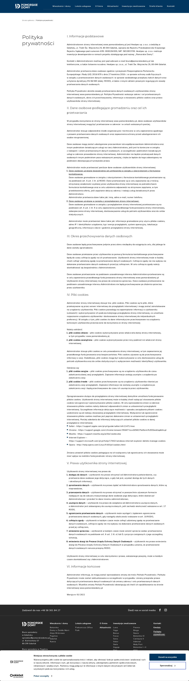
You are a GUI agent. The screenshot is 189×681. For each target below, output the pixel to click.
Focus (116, 636)
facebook (160, 610)
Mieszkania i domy (62, 6)
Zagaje (116, 647)
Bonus (116, 633)
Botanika (54, 627)
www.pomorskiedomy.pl (115, 44)
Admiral (137, 641)
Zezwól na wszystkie (167, 657)
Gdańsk (53, 638)
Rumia (53, 641)
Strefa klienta (156, 6)
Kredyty (157, 627)
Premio (136, 627)
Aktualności (113, 6)
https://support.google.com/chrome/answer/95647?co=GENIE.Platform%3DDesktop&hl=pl (122, 429)
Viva (115, 650)
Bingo (136, 630)
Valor (115, 641)
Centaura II (138, 638)
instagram (165, 610)
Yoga (115, 630)
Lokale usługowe (83, 6)
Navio (136, 633)
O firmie (99, 6)
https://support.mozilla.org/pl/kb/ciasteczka (99, 433)
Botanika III (138, 636)
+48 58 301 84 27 (50, 610)
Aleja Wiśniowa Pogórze (57, 634)
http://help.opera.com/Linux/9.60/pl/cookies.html (101, 444)
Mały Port (137, 644)
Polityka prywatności (159, 633)
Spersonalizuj (166, 665)
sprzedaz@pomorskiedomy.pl (36, 637)
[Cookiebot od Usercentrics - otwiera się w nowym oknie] (16, 676)
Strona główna (28, 20)
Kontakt (171, 6)
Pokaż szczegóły (41, 676)
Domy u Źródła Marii (59, 630)
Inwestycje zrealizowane (133, 6)
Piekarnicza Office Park (84, 628)
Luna (115, 627)
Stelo (115, 644)
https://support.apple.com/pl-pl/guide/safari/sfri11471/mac (105, 426)
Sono (115, 638)
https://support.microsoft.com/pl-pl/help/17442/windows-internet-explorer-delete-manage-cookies (117, 440)
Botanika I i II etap (139, 648)
